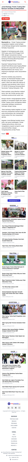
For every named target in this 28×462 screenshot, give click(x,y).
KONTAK (14, 427)
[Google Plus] (19, 407)
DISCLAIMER (14, 425)
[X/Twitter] (12, 407)
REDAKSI (14, 421)
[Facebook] (15, 407)
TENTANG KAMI (14, 419)
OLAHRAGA (14, 441)
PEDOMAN (14, 423)
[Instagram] (8, 407)
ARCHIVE (13, 445)
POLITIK (14, 436)
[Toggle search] (25, 1)
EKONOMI (14, 439)
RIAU (14, 434)
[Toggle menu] (2, 1)
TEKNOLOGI (14, 443)
